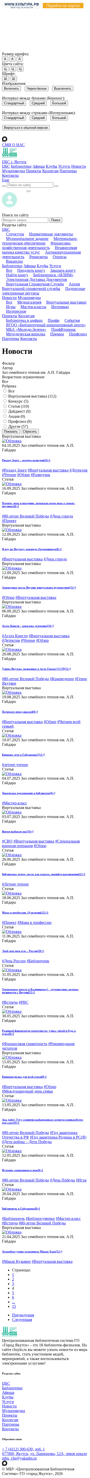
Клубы (51, 166)
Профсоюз (78, 334)
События (72, 320)
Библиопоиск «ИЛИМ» (53, 275)
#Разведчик (40, 475)
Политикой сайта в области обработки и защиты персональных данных (43, 26)
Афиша (38, 166)
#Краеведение (62, 679)
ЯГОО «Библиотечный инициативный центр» (46, 325)
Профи (54, 320)
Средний (38, 103)
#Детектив (79, 470)
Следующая (22, 1319)
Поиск (55, 220)
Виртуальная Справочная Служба (35, 284)
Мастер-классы (33, 307)
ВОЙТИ (14, 190)
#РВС (23, 1002)
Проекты (33, 171)
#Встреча (10, 1002)
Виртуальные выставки (66, 302)
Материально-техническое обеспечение (40, 240)
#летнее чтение (15, 764)
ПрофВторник (63, 329)
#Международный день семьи (27, 1091)
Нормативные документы (51, 234)
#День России (14, 961)
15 (14, 1306)
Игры (11, 307)
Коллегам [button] (26, 316)
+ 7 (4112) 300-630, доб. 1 (23, 1449)
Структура (15, 234)
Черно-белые (36, 88)
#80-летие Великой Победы (25, 516)
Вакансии (14, 261)
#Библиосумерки (40, 1218)
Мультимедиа (13, 171)
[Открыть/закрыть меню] (28, 191)
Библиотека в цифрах (24, 320)
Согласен (11, 49)
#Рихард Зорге (14, 470)
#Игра (81, 1180)
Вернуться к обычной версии (26, 128)
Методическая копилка (25, 334)
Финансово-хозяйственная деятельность (36, 245)
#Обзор (23, 475)
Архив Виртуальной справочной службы (41, 286)
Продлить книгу (31, 270)
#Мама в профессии (35, 922)
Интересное (16, 311)
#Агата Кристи (15, 636)
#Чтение (9, 475)
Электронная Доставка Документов (36, 279)
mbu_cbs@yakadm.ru (19, 1458)
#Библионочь (13, 1218)
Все (9, 270)
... (13, 1302)
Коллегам (50, 171)
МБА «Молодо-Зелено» (26, 329)
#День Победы (62, 1180)
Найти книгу (17, 275)
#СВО (7, 841)
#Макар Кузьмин (16, 1261)
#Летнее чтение (15, 884)
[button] (5, 180)
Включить (11, 88)
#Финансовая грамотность (24, 1044)
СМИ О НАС (13, 145)
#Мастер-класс (14, 803)
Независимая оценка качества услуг (39, 249)
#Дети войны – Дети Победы (27, 1142)
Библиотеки (21, 166)
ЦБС (6, 166)
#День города (61, 516)
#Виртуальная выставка (48, 470)
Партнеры (68, 171)
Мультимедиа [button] (29, 297)
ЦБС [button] (6, 229)
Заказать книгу (63, 270)
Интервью (60, 307)
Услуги (64, 166)
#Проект (9, 521)
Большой (59, 103)
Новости (78, 166)
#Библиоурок (38, 961)
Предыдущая (23, 1315)
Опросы (59, 257)
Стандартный (14, 103)
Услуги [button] (55, 266)
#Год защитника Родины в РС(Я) (58, 1137)
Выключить (62, 88)
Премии (57, 334)
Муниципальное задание (27, 238)
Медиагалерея (29, 302)
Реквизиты (38, 257)
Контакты (10, 175)
